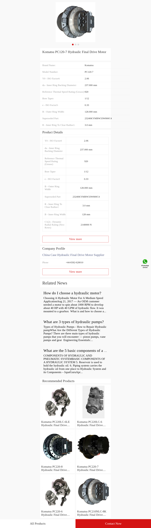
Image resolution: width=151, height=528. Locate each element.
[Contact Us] (145, 264)
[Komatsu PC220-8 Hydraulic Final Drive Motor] (57, 463)
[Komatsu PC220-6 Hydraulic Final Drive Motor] (57, 508)
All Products (38, 523)
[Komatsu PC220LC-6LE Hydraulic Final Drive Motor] (57, 418)
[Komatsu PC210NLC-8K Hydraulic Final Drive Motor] (93, 508)
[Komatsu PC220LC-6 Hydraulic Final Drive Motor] (93, 418)
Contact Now (113, 523)
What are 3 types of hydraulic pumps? (73, 322)
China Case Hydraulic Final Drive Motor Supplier (73, 255)
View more (75, 239)
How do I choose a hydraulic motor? (72, 293)
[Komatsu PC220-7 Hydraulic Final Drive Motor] (93, 463)
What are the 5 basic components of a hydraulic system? (88, 350)
